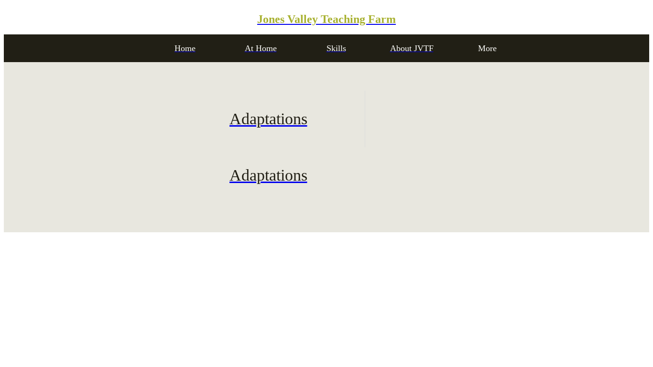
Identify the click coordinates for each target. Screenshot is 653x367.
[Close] (19, 19)
